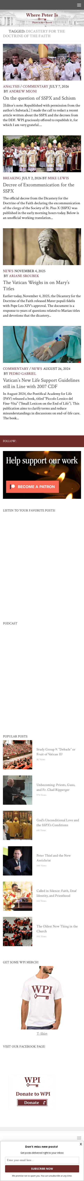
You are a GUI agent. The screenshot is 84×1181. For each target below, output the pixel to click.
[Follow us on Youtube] (60, 441)
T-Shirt (42, 1034)
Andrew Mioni (23, 91)
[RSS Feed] (66, 441)
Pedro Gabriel (22, 373)
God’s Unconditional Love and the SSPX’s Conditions (58, 823)
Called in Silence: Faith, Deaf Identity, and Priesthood (56, 893)
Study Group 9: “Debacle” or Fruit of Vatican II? (56, 752)
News (8, 271)
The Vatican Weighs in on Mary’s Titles (36, 285)
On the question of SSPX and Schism (39, 98)
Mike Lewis (58, 178)
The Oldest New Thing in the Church (57, 929)
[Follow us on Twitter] (53, 441)
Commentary (35, 86)
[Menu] (79, 5)
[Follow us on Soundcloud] (72, 441)
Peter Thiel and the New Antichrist (54, 858)
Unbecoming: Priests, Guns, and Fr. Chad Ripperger (56, 787)
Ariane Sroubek (24, 275)
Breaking (12, 178)
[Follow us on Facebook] (47, 441)
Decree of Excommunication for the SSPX (38, 187)
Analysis (11, 86)
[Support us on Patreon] (78, 441)
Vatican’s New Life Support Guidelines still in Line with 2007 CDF (41, 383)
